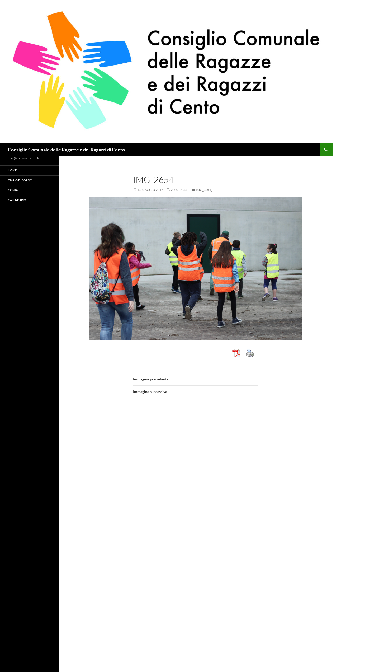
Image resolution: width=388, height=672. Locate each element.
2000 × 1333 (179, 190)
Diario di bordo (20, 180)
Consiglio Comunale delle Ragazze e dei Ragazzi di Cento (66, 149)
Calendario (17, 200)
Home (12, 170)
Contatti (14, 190)
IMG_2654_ (204, 190)
